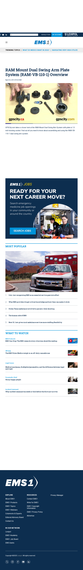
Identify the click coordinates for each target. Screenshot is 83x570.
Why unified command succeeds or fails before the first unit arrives (31, 392)
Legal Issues (9, 363)
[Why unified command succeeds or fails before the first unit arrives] (73, 391)
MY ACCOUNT (56, 34)
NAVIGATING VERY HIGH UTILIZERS (66, 50)
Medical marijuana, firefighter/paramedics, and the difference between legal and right (34, 368)
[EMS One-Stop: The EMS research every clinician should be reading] (73, 341)
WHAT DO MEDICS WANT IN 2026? (36, 50)
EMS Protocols (10, 339)
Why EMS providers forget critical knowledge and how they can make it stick (39, 302)
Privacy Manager (57, 495)
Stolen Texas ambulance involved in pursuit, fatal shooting (31, 309)
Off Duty (8, 351)
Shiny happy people (13, 380)
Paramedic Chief (11, 377)
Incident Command (11, 389)
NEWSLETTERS (45, 34)
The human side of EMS (18, 316)
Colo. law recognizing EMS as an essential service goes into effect (34, 295)
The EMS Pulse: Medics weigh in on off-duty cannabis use (27, 353)
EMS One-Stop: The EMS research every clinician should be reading (31, 341)
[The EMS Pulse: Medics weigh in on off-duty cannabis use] (73, 353)
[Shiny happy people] (73, 379)
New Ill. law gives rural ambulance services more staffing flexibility (35, 322)
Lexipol (19, 555)
